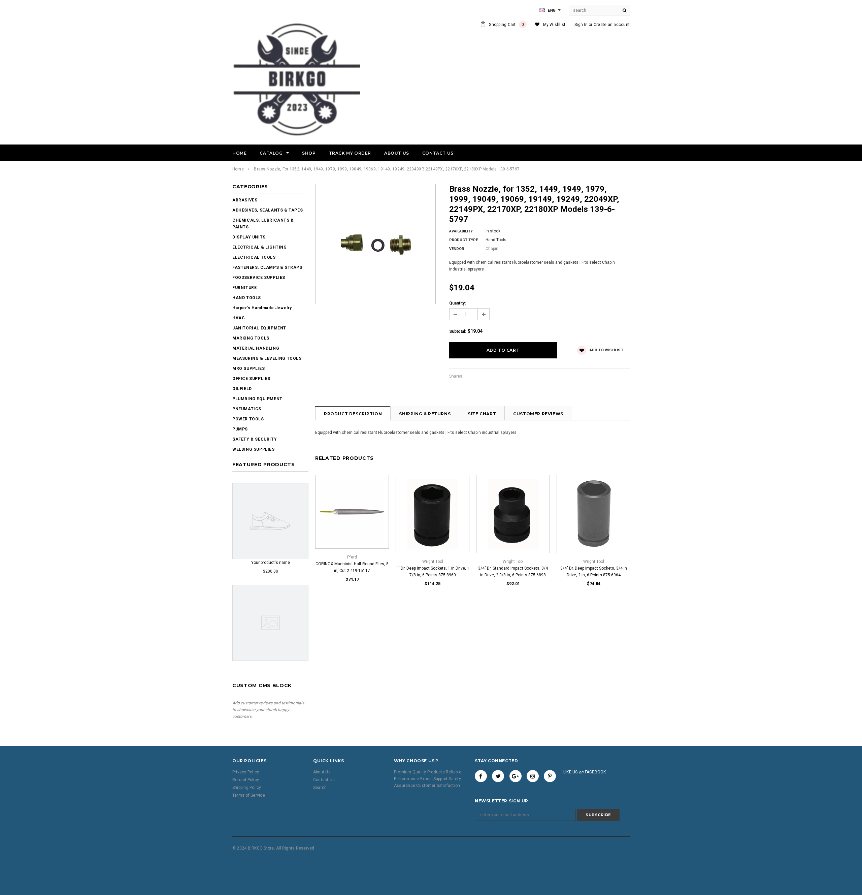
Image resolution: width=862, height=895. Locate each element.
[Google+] (515, 776)
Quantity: (457, 303)
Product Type (463, 240)
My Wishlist (554, 24)
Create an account (612, 24)
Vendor (456, 249)
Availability (461, 231)
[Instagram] (533, 776)
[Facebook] (481, 776)
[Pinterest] (550, 776)
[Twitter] (498, 776)
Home (238, 169)
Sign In (581, 24)
